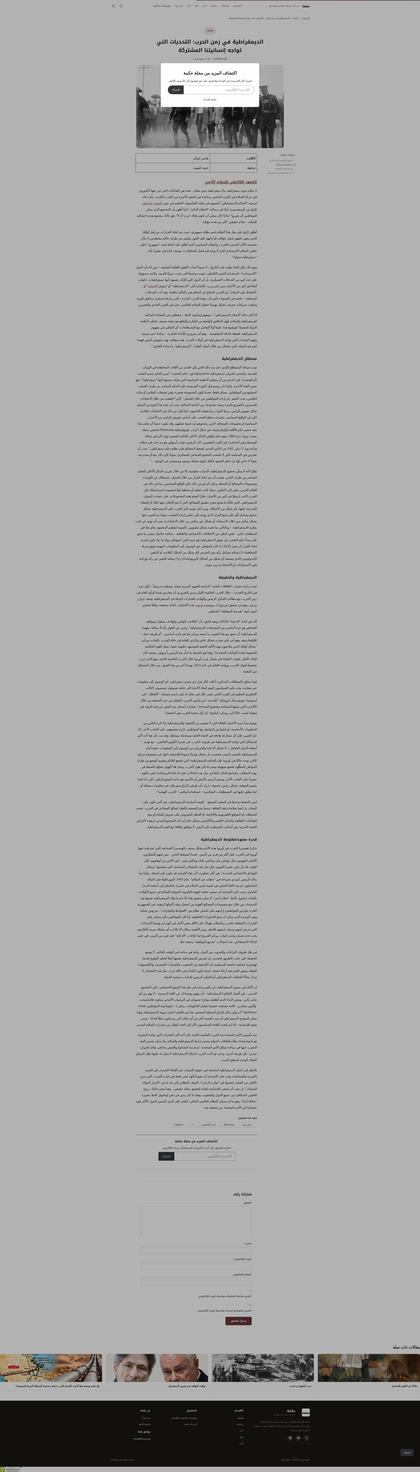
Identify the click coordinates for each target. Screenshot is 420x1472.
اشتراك (176, 89)
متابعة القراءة (210, 99)
